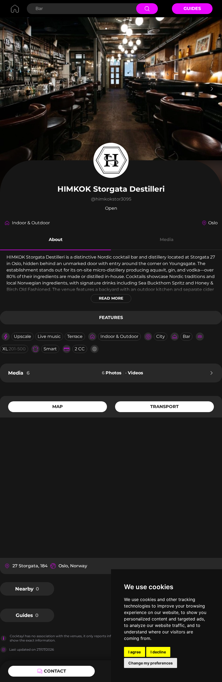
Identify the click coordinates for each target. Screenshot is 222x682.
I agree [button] (134, 652)
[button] (55, 240)
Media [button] (167, 239)
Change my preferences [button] (150, 663)
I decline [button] (158, 652)
